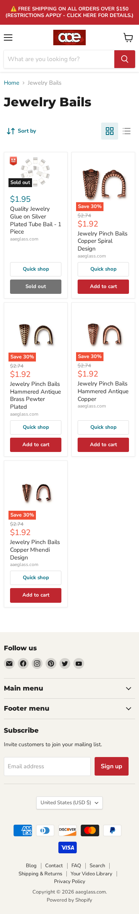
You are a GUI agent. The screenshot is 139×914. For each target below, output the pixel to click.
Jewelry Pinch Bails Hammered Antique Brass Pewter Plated (35, 395)
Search (97, 865)
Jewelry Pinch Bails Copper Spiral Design (102, 241)
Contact (54, 865)
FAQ (76, 865)
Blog (31, 865)
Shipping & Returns (40, 873)
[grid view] (109, 131)
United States (66, 802)
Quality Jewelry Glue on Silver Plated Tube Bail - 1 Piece (35, 220)
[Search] (124, 59)
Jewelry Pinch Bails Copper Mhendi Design (35, 549)
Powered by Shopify (69, 900)
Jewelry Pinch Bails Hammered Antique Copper (103, 391)
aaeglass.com (24, 239)
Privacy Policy (69, 881)
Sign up (111, 766)
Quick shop (36, 269)
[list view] (126, 131)
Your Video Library (91, 873)
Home (11, 83)
